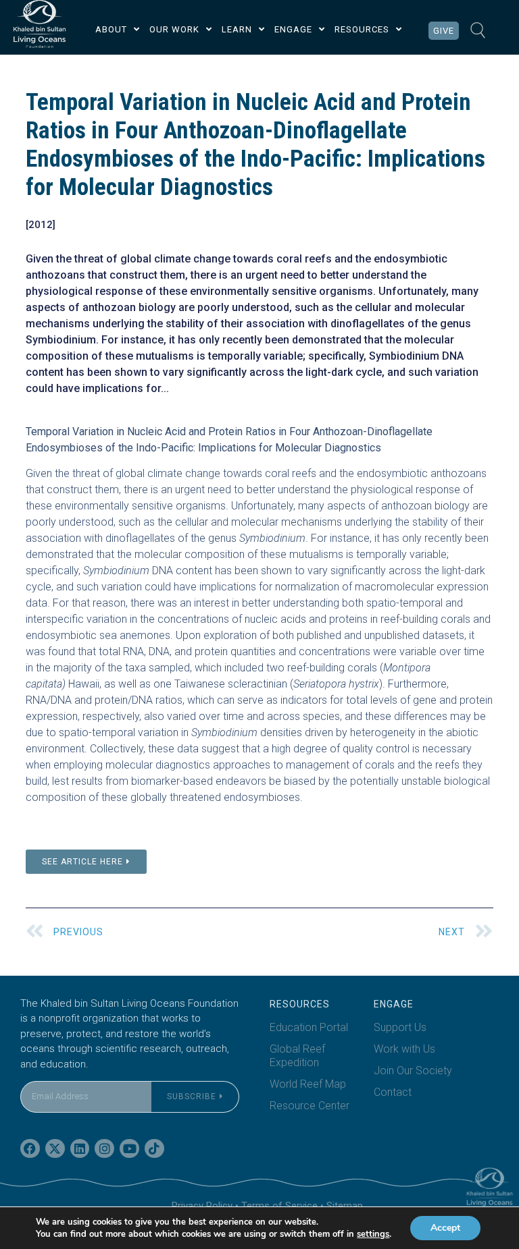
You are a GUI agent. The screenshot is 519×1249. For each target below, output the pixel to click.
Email (33, 1072)
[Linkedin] (80, 1149)
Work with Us (404, 1049)
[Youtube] (129, 1149)
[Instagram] (104, 1149)
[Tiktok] (154, 1149)
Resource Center (309, 1105)
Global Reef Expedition (297, 1056)
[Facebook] (30, 1149)
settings (373, 1234)
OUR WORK (174, 29)
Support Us (400, 1027)
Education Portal (309, 1027)
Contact (393, 1092)
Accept (445, 1227)
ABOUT (111, 29)
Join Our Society (413, 1070)
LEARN (237, 29)
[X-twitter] (55, 1149)
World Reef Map (308, 1084)
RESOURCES (362, 29)
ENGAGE (293, 29)
